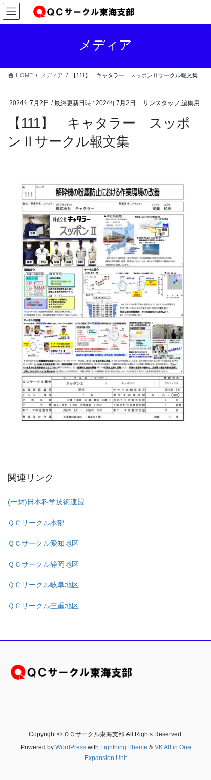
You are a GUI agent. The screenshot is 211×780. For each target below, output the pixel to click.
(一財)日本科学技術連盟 (46, 502)
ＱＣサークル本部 (36, 523)
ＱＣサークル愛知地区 (43, 543)
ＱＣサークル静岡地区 (43, 564)
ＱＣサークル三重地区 (43, 606)
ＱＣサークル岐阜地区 (43, 585)
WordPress (70, 747)
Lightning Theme (123, 747)
